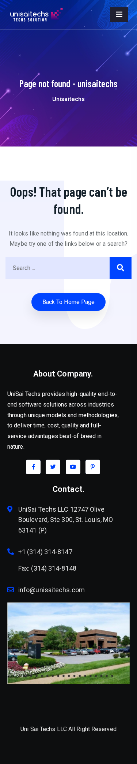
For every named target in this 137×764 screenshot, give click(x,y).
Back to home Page (68, 301)
